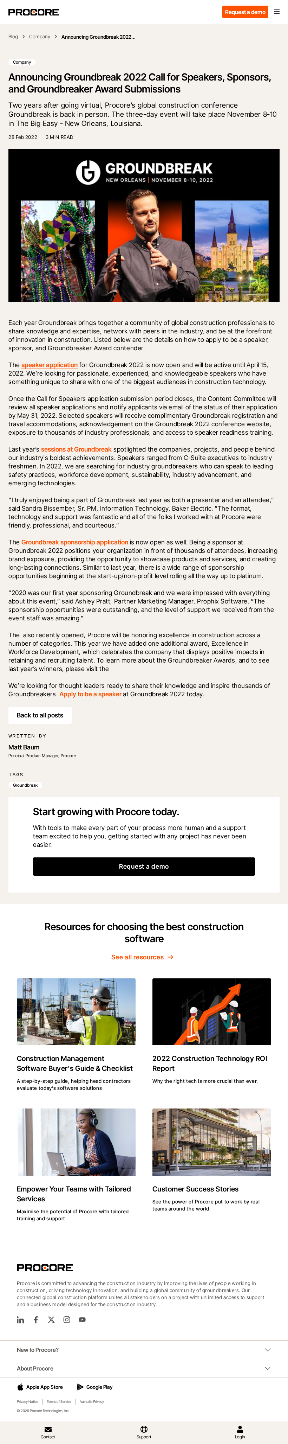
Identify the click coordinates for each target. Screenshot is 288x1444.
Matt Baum (24, 747)
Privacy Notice (27, 1401)
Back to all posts (40, 715)
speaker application (49, 365)
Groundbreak (25, 785)
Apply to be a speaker (90, 694)
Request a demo (245, 11)
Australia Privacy (92, 1401)
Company (39, 36)
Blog (13, 36)
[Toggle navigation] (277, 12)
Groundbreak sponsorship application (74, 542)
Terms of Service (59, 1401)
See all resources (137, 957)
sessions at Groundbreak (76, 449)
